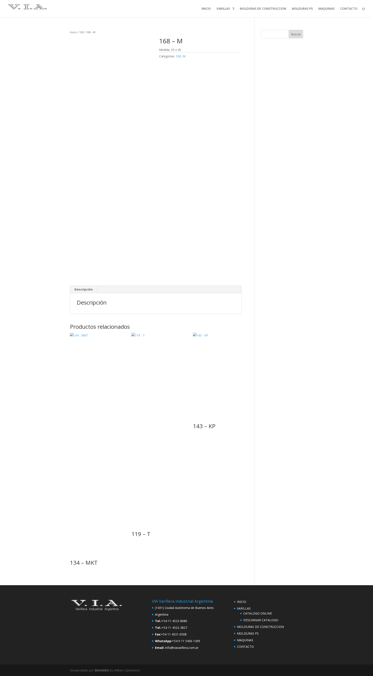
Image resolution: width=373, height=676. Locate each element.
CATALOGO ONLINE (257, 613)
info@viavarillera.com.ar (181, 648)
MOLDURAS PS (302, 9)
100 (81, 32)
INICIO (206, 9)
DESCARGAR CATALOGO (260, 620)
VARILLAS (223, 9)
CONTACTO (348, 9)
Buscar (296, 34)
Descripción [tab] (83, 289)
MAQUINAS (326, 9)
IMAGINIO (102, 670)
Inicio (73, 32)
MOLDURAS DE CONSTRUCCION (263, 9)
